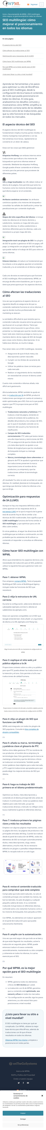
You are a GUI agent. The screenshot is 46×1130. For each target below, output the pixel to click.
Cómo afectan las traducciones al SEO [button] (22, 293)
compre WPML (20, 581)
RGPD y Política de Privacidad (23, 1075)
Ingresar (34, 4)
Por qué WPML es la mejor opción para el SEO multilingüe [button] (22, 969)
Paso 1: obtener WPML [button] (14, 577)
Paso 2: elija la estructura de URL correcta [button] (20, 598)
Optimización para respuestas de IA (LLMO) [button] (21, 498)
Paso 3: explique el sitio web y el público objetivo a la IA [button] (19, 662)
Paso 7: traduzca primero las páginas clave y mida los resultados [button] (22, 822)
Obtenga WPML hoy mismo (16, 1040)
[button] (42, 1096)
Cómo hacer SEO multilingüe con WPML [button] (23, 552)
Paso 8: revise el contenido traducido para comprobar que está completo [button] (22, 888)
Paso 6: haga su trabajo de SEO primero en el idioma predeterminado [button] (23, 786)
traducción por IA (16, 395)
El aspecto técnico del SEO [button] (19, 124)
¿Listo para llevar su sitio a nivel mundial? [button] (21, 1016)
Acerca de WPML (23, 1071)
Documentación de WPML (17, 14)
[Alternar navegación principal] (41, 4)
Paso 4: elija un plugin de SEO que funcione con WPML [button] (20, 720)
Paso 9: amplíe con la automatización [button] (22, 934)
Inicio (5, 14)
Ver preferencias (23, 1125)
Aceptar (23, 1113)
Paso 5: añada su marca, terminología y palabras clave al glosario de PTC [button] (22, 744)
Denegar (23, 1119)
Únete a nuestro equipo (23, 1079)
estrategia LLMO (9, 511)
